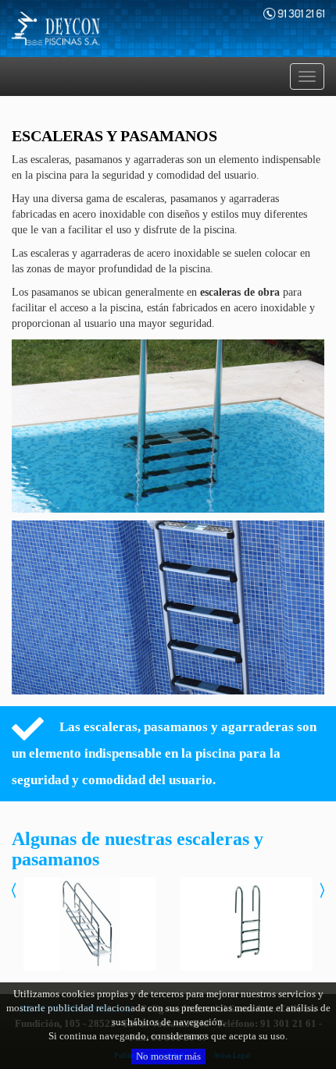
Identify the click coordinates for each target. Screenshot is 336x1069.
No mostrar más (168, 1056)
